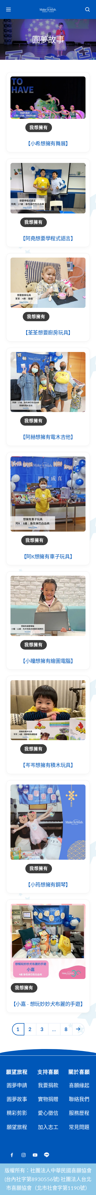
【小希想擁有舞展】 (48, 143)
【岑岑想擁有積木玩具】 (48, 765)
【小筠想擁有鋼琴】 (48, 884)
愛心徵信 (48, 1113)
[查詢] (87, 9)
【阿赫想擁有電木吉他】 (48, 437)
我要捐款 (48, 1085)
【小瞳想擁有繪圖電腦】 (48, 661)
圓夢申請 (17, 1085)
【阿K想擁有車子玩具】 (48, 556)
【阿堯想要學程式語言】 (48, 238)
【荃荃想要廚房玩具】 (48, 332)
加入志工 (48, 1127)
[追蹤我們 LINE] (46, 1155)
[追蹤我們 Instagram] (23, 1155)
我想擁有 (38, 127)
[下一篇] (78, 1029)
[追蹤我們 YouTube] (35, 1155)
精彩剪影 (17, 1113)
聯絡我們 (79, 1099)
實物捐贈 (48, 1099)
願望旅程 (17, 1127)
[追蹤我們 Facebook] (12, 1155)
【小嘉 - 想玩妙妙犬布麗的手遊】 (48, 1004)
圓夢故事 (17, 1099)
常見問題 (79, 1127)
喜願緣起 (79, 1085)
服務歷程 (79, 1113)
